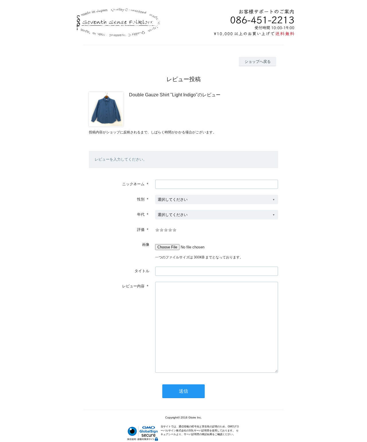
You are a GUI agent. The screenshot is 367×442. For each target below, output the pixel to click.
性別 (141, 199)
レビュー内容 (133, 286)
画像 (145, 244)
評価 (141, 229)
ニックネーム (133, 184)
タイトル (141, 271)
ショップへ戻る (258, 61)
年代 (141, 214)
